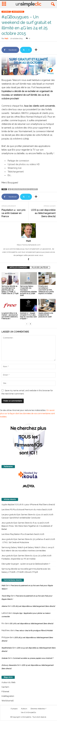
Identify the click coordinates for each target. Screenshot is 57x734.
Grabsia (4, 658)
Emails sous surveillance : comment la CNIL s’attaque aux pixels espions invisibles (46, 289)
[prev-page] (26, 323)
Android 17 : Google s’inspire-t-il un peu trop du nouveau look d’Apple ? (28, 316)
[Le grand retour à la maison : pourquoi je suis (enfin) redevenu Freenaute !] (10, 305)
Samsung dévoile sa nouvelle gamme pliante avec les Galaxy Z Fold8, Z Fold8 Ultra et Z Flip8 (10, 289)
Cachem (5, 687)
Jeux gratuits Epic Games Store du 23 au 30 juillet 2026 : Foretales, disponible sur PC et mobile (27, 557)
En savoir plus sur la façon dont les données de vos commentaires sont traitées (27, 413)
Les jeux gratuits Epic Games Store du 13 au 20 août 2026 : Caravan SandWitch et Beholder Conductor (28, 516)
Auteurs (24, 709)
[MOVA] (28, 486)
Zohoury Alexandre (9, 665)
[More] (36, 50)
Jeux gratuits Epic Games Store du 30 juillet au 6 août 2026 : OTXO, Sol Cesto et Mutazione (28, 541)
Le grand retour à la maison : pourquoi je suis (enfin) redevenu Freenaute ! (10, 316)
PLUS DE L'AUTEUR (40, 267)
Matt (6, 39)
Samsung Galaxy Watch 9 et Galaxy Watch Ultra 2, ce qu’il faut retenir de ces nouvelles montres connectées (28, 549)
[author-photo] (28, 230)
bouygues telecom (20, 189)
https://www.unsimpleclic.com (28, 245)
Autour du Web (8, 682)
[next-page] (30, 323)
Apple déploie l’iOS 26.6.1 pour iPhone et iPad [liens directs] (28, 504)
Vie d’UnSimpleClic (28, 712)
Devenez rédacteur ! (38, 709)
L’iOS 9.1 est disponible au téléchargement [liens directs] (43, 213)
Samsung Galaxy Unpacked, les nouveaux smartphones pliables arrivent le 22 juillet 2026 (28, 290)
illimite (33, 189)
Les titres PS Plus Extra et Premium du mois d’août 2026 (27, 509)
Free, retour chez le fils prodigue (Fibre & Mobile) (34, 631)
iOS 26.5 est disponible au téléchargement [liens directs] (33, 606)
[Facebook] (28, 259)
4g (9, 189)
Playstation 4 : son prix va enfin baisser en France (14, 213)
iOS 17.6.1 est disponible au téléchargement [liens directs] (31, 624)
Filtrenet (5, 691)
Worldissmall (8, 700)
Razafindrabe (7, 648)
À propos (14, 709)
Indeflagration (8, 696)
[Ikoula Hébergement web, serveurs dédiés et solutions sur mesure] (28, 475)
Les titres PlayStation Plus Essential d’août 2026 (23, 534)
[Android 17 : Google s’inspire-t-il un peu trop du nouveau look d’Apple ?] (28, 305)
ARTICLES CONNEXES (18, 267)
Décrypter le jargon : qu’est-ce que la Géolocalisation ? (26, 564)
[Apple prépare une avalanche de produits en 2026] (46, 305)
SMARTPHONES (18, 11)
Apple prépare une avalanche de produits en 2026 (45, 315)
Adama (4, 606)
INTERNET (6, 11)
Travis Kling (6, 596)
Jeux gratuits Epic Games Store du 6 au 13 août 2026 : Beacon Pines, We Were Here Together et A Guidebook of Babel (27, 526)
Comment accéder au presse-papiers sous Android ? (33, 658)
